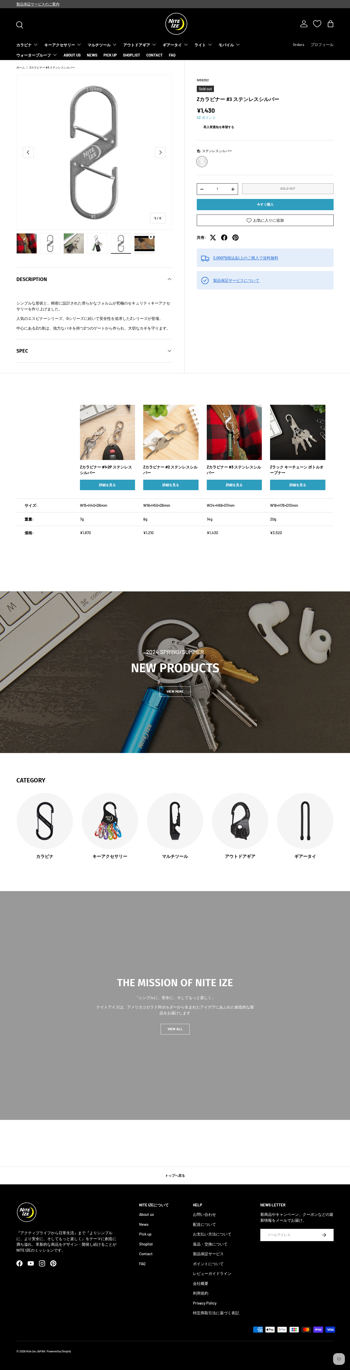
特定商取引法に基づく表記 (216, 1313)
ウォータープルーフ (33, 55)
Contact (146, 1254)
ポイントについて (208, 1263)
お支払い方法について (212, 1234)
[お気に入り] (317, 23)
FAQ (172, 55)
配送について (204, 1224)
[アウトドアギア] (240, 821)
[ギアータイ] (305, 821)
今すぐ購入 (265, 205)
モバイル (226, 44)
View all (175, 1029)
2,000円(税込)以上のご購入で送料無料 (245, 257)
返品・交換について (210, 1244)
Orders (298, 44)
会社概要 (200, 1283)
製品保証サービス (208, 1254)
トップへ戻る (175, 1175)
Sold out (287, 188)
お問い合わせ (204, 1214)
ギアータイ (172, 44)
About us (146, 1214)
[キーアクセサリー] (110, 821)
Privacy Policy (205, 1303)
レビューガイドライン (212, 1273)
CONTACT (154, 55)
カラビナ (24, 44)
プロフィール (322, 44)
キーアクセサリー (59, 44)
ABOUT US (72, 55)
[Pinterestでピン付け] (235, 237)
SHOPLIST (131, 55)
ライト (200, 44)
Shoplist (146, 1244)
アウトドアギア (136, 44)
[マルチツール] (175, 821)
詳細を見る (107, 485)
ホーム (20, 67)
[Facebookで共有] (224, 237)
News (143, 1224)
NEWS (92, 55)
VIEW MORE (175, 691)
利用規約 (200, 1293)
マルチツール (99, 44)
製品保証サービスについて (236, 280)
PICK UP (110, 55)
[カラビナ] (45, 821)
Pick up (145, 1234)
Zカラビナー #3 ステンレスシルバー (52, 67)
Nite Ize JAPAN (35, 1351)
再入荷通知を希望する (218, 127)
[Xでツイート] (213, 237)
